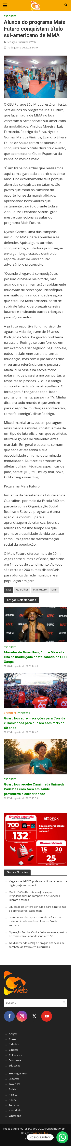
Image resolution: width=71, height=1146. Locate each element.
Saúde (13, 1100)
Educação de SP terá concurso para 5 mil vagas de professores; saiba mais (37, 908)
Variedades (16, 1110)
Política (13, 1094)
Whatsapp (15, 1116)
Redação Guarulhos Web (21, 42)
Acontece (10, 713)
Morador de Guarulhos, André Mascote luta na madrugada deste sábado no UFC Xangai (35, 657)
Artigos (13, 1034)
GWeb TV (14, 1084)
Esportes (10, 16)
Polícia (13, 1089)
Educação (15, 1065)
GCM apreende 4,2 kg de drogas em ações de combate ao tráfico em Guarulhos (37, 945)
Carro (12, 1039)
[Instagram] (21, 1016)
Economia (15, 1060)
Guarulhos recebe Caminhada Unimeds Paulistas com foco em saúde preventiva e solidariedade (34, 789)
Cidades (14, 1044)
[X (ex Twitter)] (34, 1016)
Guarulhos (22, 589)
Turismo (14, 1105)
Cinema (14, 1049)
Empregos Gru (18, 1073)
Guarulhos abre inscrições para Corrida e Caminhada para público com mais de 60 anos (34, 723)
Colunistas (15, 1055)
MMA (54, 589)
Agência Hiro (40, 1133)
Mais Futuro (40, 589)
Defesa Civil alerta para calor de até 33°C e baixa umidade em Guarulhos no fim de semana (35, 921)
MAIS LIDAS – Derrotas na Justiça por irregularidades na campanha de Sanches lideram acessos (34, 896)
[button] (62, 1137)
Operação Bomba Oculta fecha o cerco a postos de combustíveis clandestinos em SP (38, 934)
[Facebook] (9, 1016)
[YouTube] (46, 1016)
